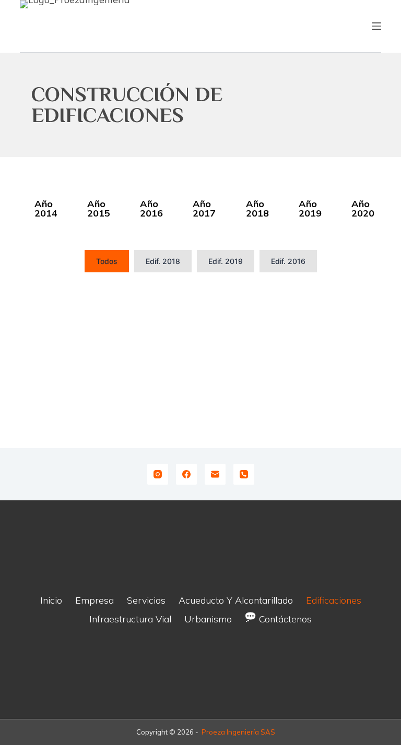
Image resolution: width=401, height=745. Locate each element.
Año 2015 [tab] (98, 208)
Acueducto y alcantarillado (236, 600)
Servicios (146, 600)
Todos (106, 261)
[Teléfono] (243, 474)
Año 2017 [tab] (204, 208)
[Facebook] (186, 474)
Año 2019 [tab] (310, 208)
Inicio (51, 600)
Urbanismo (208, 619)
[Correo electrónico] (215, 474)
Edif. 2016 (288, 261)
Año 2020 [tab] (362, 208)
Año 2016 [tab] (151, 208)
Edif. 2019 (225, 261)
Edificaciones (333, 600)
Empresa (94, 600)
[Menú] (376, 26)
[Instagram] (157, 474)
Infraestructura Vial (130, 619)
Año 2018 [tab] (257, 208)
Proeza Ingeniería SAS (238, 732)
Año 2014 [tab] (45, 208)
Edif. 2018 (163, 261)
